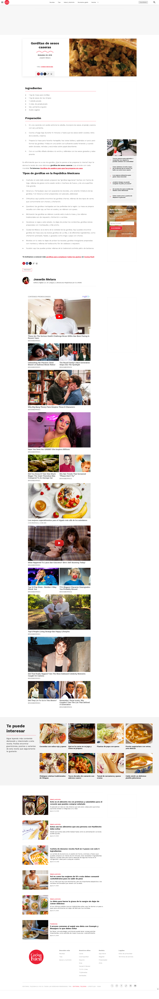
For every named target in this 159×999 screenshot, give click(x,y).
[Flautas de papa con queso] (110, 734)
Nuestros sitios (84, 950)
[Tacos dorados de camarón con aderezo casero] (81, 763)
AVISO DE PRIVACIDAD (127, 233)
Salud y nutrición (55, 799)
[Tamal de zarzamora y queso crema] (110, 763)
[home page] (7, 2)
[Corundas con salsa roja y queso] (53, 734)
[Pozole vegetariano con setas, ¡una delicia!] (139, 734)
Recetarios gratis (83, 2)
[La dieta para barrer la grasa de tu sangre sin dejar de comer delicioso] (35, 904)
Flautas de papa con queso (108, 746)
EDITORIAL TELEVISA (79, 986)
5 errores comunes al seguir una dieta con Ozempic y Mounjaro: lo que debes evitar (74, 927)
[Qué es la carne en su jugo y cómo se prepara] (81, 734)
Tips (59, 2)
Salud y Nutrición (69, 2)
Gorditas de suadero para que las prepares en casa (61, 168)
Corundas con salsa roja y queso (53, 746)
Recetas (52, 2)
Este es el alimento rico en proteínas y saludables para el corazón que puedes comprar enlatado (76, 803)
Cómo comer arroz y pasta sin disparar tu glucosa (122, 196)
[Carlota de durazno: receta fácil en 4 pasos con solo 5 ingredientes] (35, 855)
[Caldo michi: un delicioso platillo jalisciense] (139, 763)
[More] (97, 2)
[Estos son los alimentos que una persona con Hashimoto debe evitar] (35, 830)
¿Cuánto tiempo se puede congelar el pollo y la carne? (122, 182)
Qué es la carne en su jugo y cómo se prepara (79, 747)
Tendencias (53, 924)
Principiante (27, 269)
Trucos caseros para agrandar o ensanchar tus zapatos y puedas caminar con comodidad (123, 160)
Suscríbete (143, 2)
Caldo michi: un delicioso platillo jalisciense (136, 777)
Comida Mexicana (47, 67)
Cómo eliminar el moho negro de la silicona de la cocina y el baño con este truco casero (122, 168)
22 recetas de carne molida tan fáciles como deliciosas (123, 189)
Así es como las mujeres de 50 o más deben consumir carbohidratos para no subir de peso (74, 877)
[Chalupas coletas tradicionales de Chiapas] (53, 763)
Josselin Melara (44, 58)
